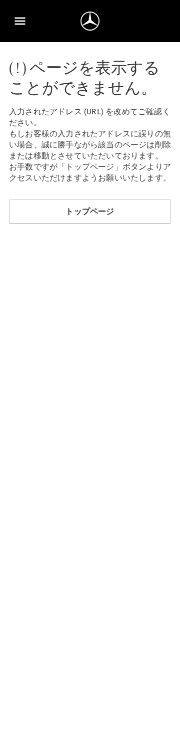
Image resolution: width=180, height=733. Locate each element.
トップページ (90, 211)
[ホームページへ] (90, 21)
